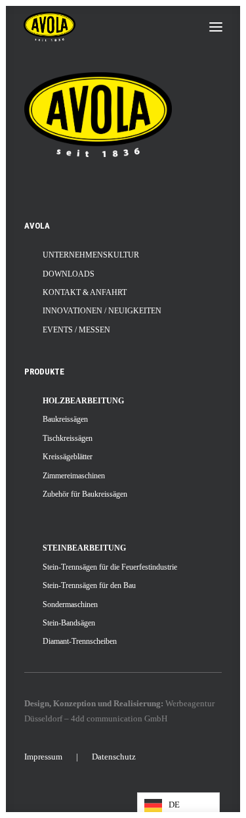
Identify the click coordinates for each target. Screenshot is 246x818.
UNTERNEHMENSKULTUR (91, 255)
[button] (216, 26)
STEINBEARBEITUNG (84, 548)
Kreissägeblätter (67, 456)
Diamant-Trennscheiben (80, 641)
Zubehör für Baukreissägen (85, 494)
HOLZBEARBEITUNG (83, 400)
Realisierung (137, 703)
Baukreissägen (65, 419)
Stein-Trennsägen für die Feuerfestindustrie (110, 567)
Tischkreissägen (67, 438)
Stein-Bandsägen (69, 622)
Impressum (43, 756)
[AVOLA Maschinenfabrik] (49, 26)
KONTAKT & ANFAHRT (85, 292)
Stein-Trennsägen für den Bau (89, 585)
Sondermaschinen (70, 604)
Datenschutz (114, 756)
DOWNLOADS (68, 274)
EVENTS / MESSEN (76, 329)
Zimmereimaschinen (74, 475)
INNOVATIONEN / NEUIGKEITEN (102, 310)
